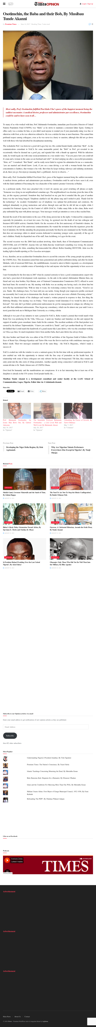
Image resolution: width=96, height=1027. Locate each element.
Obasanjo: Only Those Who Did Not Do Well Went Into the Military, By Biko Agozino (70, 563)
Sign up (90, 3)
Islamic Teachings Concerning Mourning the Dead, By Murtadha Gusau (52, 771)
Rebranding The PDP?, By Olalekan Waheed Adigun (45, 799)
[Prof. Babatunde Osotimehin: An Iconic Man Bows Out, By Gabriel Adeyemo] (17, 411)
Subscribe (10, 735)
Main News (7, 1016)
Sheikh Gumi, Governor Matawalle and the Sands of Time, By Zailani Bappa (24, 493)
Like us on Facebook (10, 836)
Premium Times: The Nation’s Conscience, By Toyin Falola (48, 764)
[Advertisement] (48, 818)
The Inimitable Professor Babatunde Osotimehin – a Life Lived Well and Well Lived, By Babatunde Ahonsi (48, 422)
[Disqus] (48, 609)
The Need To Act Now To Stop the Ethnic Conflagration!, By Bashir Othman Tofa (70, 493)
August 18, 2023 (9, 568)
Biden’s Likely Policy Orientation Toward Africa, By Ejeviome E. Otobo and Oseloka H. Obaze (22, 528)
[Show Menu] (4, 3)
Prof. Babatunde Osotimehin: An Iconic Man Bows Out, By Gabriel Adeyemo (17, 422)
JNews (10, 1021)
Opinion (8, 488)
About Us (17, 1016)
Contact (27, 1016)
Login (84, 3)
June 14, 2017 (25, 24)
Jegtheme (45, 1021)
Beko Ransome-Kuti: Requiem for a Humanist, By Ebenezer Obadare (51, 778)
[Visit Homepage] (46, 3)
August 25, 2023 (9, 498)
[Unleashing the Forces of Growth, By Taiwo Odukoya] (78, 411)
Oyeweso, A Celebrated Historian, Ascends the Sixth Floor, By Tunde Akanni (71, 528)
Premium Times (10, 24)
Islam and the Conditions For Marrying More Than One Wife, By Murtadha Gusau (56, 785)
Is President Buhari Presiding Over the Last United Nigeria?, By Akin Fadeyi (21, 563)
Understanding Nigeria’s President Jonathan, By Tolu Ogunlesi (49, 758)
